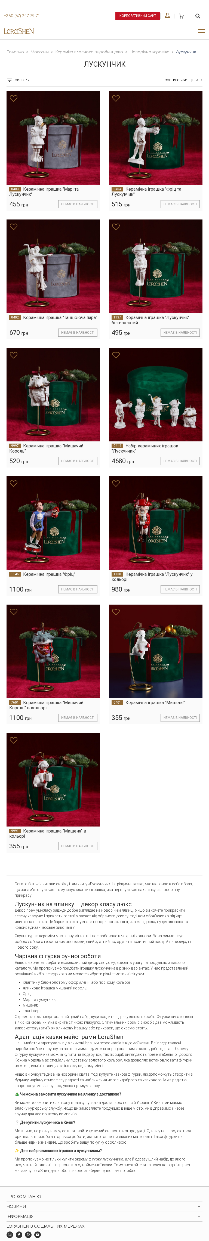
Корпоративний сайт (137, 16)
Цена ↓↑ (196, 80)
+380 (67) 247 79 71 (21, 16)
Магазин (39, 52)
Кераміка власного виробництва (89, 52)
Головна (15, 52)
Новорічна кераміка (150, 52)
